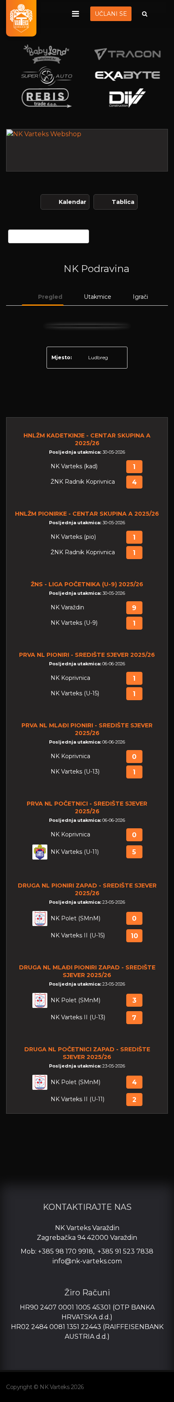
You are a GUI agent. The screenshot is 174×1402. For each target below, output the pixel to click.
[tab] (43, 297)
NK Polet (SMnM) (75, 918)
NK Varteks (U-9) (74, 623)
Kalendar (72, 202)
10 (134, 936)
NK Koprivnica (70, 678)
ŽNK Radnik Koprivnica (83, 482)
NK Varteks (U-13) (75, 772)
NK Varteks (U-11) (75, 852)
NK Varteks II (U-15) (78, 936)
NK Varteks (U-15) (75, 693)
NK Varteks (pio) (73, 537)
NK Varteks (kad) (74, 466)
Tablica (123, 202)
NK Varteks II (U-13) (78, 1017)
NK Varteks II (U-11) (77, 1099)
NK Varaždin (67, 608)
